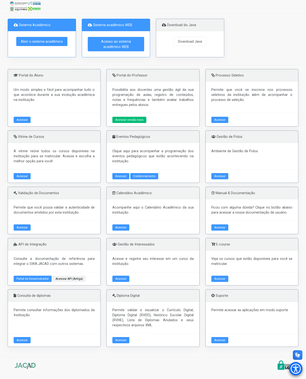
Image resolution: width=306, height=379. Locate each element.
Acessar (22, 120)
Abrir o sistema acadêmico (42, 41)
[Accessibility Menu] (295, 368)
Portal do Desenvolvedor (32, 278)
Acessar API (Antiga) (69, 278)
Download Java (190, 41)
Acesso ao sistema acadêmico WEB (116, 44)
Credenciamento (144, 176)
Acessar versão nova (129, 120)
